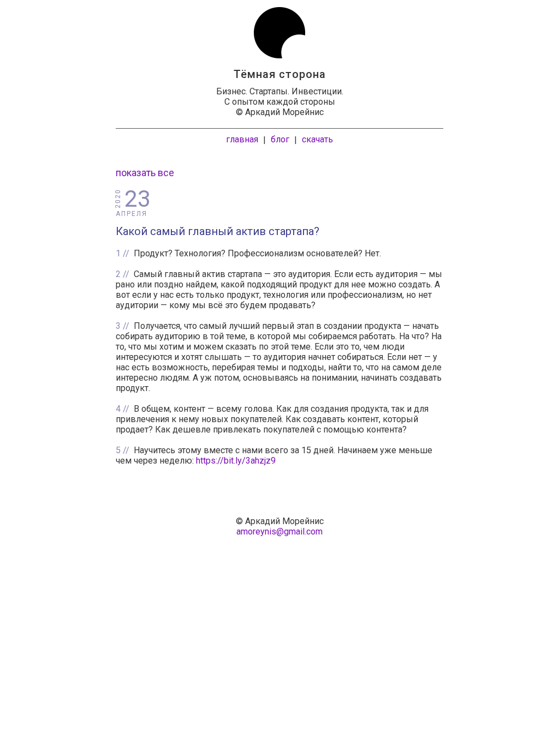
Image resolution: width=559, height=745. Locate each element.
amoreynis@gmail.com (279, 531)
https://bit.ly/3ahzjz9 (236, 460)
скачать (317, 139)
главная (242, 139)
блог (280, 139)
